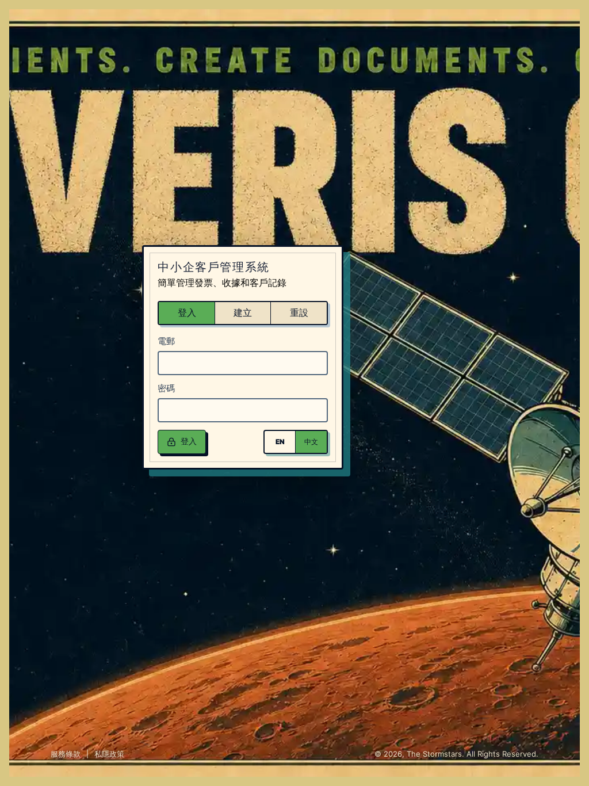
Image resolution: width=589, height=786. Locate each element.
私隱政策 (109, 753)
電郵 (166, 340)
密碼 (166, 388)
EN (280, 441)
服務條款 (66, 753)
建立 (243, 312)
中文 (311, 441)
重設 (299, 312)
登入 (187, 312)
